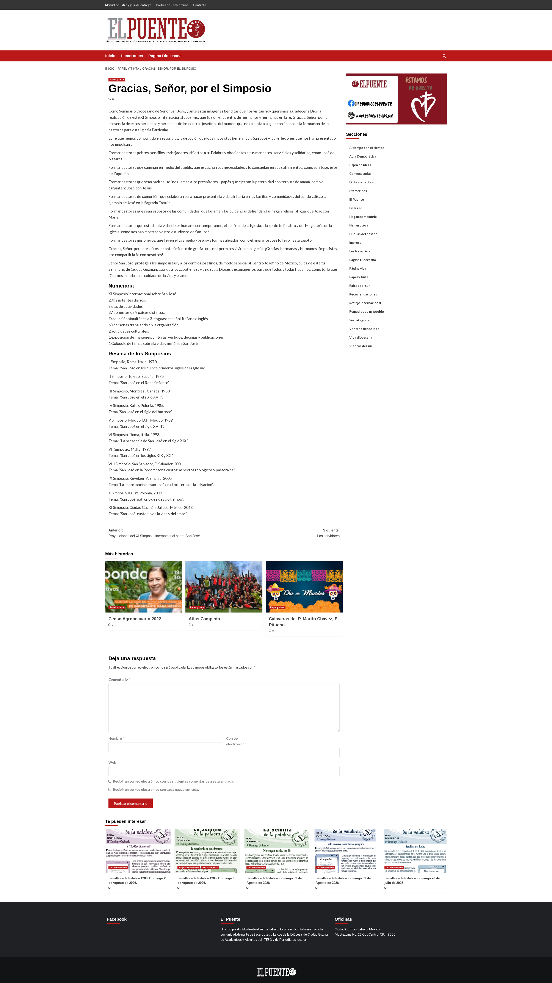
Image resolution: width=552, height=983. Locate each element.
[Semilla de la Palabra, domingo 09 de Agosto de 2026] (276, 850)
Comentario (119, 679)
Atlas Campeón (204, 618)
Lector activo (359, 251)
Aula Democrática (362, 156)
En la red (355, 208)
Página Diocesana (165, 56)
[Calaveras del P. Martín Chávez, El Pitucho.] (304, 587)
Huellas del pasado (363, 234)
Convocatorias (360, 173)
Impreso (355, 242)
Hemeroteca (132, 56)
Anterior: (154, 533)
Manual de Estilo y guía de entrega (128, 5)
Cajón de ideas (360, 165)
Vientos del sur (360, 346)
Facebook (117, 919)
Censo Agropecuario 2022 (134, 618)
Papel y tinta (117, 79)
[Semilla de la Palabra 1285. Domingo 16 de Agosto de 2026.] (207, 850)
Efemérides (358, 190)
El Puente (356, 199)
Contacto (199, 5)
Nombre (116, 738)
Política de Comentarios (172, 5)
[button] (444, 56)
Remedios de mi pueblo (366, 311)
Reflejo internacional (365, 303)
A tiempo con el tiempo (366, 147)
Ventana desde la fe (364, 328)
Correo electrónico (236, 741)
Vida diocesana (360, 337)
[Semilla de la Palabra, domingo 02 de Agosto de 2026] (345, 850)
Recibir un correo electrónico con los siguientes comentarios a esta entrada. (173, 781)
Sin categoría (359, 320)
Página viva (357, 268)
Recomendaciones (363, 294)
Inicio (110, 56)
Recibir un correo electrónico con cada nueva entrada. (156, 789)
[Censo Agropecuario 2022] (143, 587)
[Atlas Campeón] (223, 587)
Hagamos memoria (363, 216)
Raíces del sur (359, 285)
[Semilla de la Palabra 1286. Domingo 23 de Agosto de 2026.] (138, 850)
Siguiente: (328, 533)
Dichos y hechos (361, 182)
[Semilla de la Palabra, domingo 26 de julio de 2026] (414, 850)
